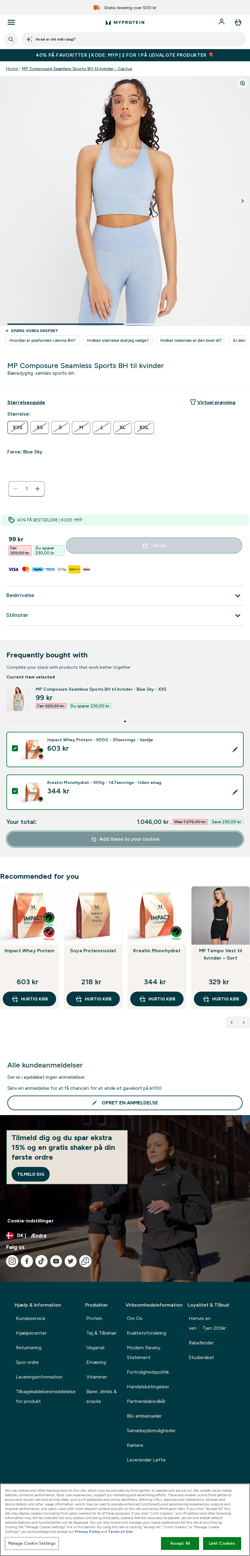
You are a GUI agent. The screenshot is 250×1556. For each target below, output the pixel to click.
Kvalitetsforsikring (146, 1333)
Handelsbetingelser (148, 1386)
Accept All (180, 1543)
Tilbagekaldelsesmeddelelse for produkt (46, 1396)
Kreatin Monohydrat (156, 950)
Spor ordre (27, 1362)
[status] (26, 488)
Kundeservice (30, 1318)
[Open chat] (85, 1261)
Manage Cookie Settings (31, 1543)
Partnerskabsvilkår (146, 1401)
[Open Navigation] (11, 22)
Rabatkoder (201, 1342)
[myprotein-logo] (125, 22)
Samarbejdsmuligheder (151, 1430)
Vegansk (95, 1347)
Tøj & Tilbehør (101, 1333)
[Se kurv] (238, 22)
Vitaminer (96, 1376)
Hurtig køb (34, 998)
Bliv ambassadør (144, 1415)
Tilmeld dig (30, 1174)
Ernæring (96, 1362)
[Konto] (222, 22)
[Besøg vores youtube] (56, 1261)
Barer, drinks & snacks (101, 1396)
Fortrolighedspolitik (148, 1372)
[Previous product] (232, 1022)
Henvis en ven (207, 1323)
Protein (94, 1318)
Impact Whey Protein (30, 950)
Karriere (135, 1445)
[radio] (17, 427)
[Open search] (11, 39)
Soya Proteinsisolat (93, 950)
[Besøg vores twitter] (71, 1261)
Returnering (28, 1347)
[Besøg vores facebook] (27, 1261)
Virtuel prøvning (216, 402)
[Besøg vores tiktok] (41, 1261)
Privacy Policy (87, 1531)
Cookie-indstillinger (30, 1220)
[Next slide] (249, 961)
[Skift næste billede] (243, 201)
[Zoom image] (243, 83)
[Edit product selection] (235, 749)
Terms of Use (120, 1531)
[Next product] (244, 1022)
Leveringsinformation (39, 1376)
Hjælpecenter (31, 1333)
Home (12, 68)
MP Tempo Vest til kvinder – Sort (220, 954)
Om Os (134, 1318)
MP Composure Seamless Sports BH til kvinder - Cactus (77, 68)
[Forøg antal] (37, 488)
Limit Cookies (222, 1543)
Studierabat (201, 1357)
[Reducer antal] (15, 488)
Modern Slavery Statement (143, 1352)
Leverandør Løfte (146, 1459)
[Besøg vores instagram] (12, 1261)
